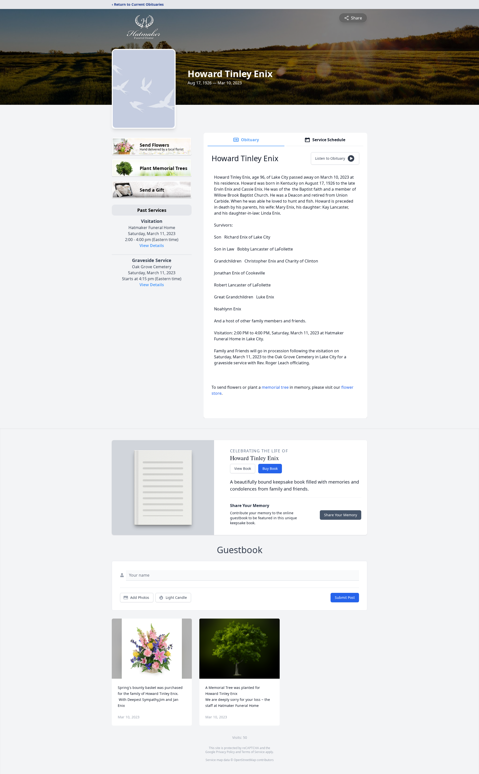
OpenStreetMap (245, 760)
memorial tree (275, 387)
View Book (242, 468)
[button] (152, 649)
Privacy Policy (225, 752)
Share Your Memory (340, 515)
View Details (151, 245)
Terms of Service (253, 752)
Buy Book (270, 468)
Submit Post (345, 597)
